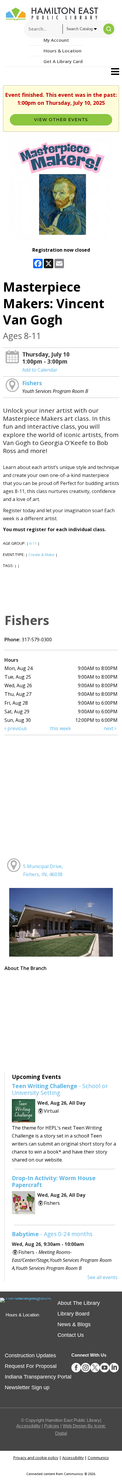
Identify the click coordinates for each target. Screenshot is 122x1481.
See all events (102, 1277)
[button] (115, 71)
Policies (51, 1425)
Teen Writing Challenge (60, 1089)
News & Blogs (74, 1324)
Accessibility (28, 1425)
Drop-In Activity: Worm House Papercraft (54, 1181)
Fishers (32, 383)
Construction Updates (30, 1355)
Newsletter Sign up (27, 1387)
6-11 (33, 543)
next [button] (109, 728)
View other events (61, 119)
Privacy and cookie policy (35, 1457)
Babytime (52, 1234)
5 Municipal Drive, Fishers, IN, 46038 (43, 870)
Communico (98, 1457)
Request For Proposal (31, 1366)
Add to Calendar (39, 370)
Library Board (73, 1314)
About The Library (78, 1303)
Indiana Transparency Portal (38, 1377)
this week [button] (60, 728)
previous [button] (16, 728)
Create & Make (41, 554)
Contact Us (70, 1335)
